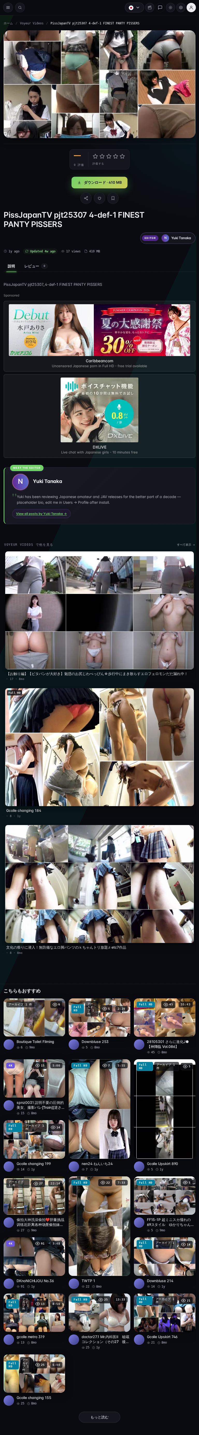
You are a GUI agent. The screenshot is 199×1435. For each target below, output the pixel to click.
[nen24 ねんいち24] (98, 1108)
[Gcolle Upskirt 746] (162, 1309)
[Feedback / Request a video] (157, 7)
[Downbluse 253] (98, 1017)
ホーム (8, 23)
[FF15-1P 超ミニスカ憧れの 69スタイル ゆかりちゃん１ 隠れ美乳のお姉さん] (162, 1196)
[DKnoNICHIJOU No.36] (34, 1254)
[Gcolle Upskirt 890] (162, 1108)
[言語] (131, 7)
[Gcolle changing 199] (34, 1138)
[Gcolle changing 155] (34, 1370)
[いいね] (98, 196)
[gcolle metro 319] (34, 1309)
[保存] (111, 196)
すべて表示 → (183, 543)
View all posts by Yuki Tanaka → (41, 512)
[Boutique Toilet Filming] (34, 1017)
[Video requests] (147, 7)
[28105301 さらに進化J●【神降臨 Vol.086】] (162, 1020)
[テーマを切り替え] (168, 7)
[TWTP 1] (98, 1224)
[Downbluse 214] (162, 1254)
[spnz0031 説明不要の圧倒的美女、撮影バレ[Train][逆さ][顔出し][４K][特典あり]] (34, 1080)
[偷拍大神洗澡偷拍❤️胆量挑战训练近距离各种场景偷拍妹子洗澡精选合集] (34, 1196)
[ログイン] (188, 7)
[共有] (84, 196)
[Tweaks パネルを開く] (178, 7)
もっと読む (98, 1407)
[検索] (20, 7)
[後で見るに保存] (57, 997)
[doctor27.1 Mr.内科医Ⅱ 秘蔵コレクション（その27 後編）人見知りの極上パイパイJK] (98, 1312)
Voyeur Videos (32, 23)
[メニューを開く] (8, 7)
